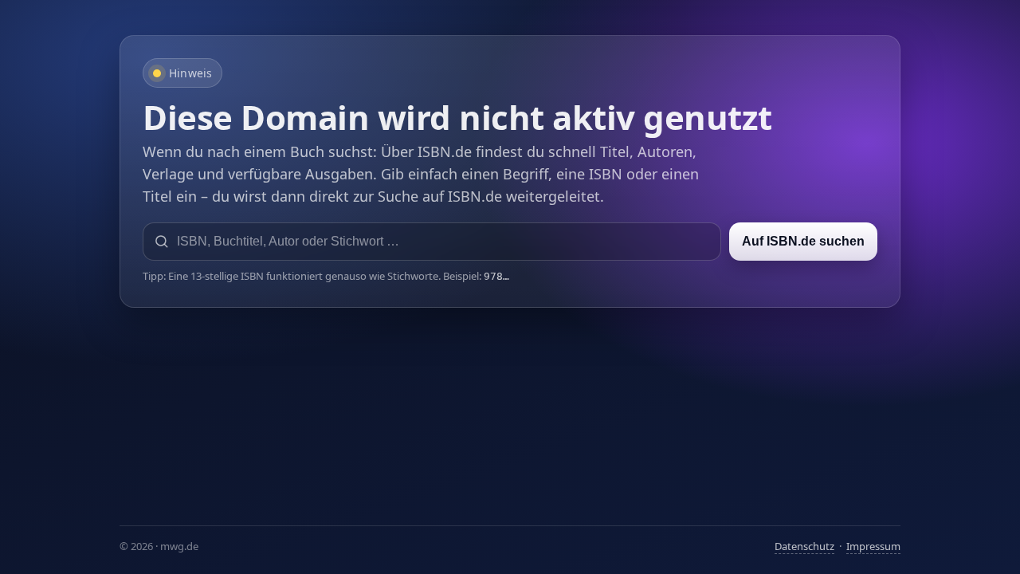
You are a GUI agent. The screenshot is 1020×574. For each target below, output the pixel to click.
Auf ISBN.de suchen (803, 241)
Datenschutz (804, 546)
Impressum (873, 546)
